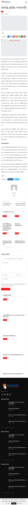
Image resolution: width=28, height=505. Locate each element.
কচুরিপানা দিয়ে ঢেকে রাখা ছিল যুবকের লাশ (17, 421)
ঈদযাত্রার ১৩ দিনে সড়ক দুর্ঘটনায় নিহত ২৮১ (17, 415)
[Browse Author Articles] (14, 188)
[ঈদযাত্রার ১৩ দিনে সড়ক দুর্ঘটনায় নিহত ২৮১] (8, 236)
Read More (19, 503)
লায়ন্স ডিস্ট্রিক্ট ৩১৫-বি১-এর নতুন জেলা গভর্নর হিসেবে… (16, 403)
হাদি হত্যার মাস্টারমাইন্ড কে (14, 408)
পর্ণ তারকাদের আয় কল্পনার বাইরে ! (7, 204)
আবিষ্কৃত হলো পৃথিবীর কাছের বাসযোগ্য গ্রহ (20, 204)
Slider (4, 216)
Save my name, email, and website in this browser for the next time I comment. (14, 285)
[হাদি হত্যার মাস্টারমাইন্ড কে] (20, 218)
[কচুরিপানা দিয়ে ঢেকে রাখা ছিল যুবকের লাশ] (20, 236)
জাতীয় (2, 11)
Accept (13, 503)
